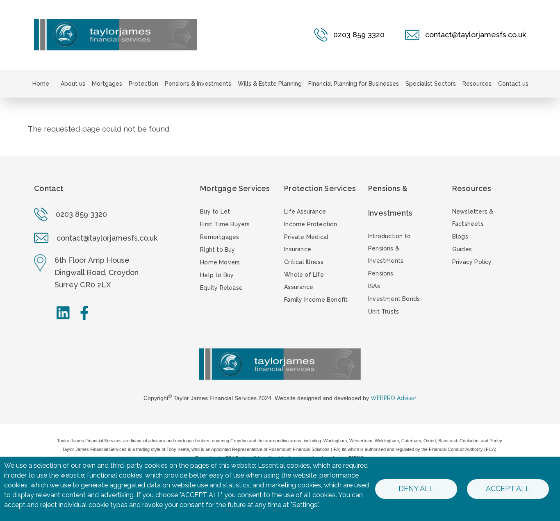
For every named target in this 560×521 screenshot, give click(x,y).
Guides (462, 249)
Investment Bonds (394, 299)
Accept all (508, 488)
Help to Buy (217, 275)
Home (40, 83)
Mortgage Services (235, 188)
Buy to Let (215, 211)
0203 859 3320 (81, 214)
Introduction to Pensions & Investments (389, 248)
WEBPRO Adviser (394, 398)
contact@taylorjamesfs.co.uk (107, 238)
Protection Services (320, 188)
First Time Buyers (225, 224)
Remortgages (219, 237)
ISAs (374, 286)
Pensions (381, 273)
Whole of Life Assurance (304, 280)
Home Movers (220, 262)
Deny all (416, 488)
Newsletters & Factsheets (473, 217)
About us (73, 83)
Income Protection (310, 224)
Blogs (460, 236)
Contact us (513, 83)
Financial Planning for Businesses (353, 83)
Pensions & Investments (198, 83)
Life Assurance (305, 211)
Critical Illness (303, 262)
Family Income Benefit (316, 299)
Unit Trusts (383, 311)
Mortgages (107, 83)
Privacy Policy (472, 262)
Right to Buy (217, 249)
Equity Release (221, 287)
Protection (143, 83)
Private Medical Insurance (306, 243)
